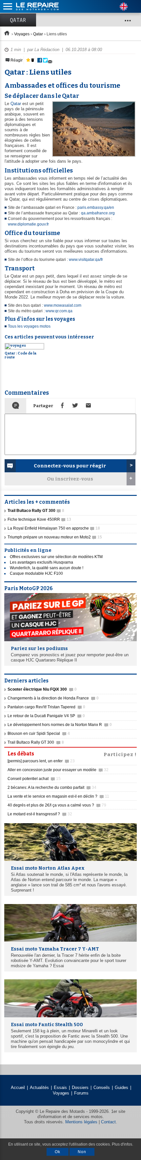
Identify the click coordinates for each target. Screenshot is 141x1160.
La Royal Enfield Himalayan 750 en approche (54, 528)
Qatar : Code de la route (20, 355)
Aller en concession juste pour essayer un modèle (58, 770)
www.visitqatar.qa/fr (86, 259)
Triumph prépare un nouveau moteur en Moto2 (55, 537)
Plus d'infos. (122, 1144)
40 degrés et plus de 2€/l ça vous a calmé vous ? (57, 805)
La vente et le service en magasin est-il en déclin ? (58, 796)
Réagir (16, 60)
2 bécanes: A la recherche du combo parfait (52, 787)
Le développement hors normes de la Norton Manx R (60, 724)
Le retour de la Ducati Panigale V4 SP (46, 716)
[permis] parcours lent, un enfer (41, 761)
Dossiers (80, 1087)
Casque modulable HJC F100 (36, 573)
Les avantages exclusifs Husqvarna (41, 562)
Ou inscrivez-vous (70, 479)
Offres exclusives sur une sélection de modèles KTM (56, 556)
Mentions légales (81, 1121)
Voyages (22, 34)
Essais (60, 1087)
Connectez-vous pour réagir (70, 466)
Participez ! (120, 754)
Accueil (18, 1087)
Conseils (101, 1087)
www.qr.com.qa (59, 311)
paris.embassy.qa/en (95, 207)
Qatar (18, 20)
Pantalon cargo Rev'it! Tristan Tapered (46, 707)
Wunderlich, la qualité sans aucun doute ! (46, 568)
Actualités (39, 1087)
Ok (57, 1152)
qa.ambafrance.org (98, 213)
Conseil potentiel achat (34, 778)
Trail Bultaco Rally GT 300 (36, 742)
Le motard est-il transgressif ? (40, 814)
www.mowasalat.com (62, 305)
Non (82, 1152)
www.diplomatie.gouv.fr (28, 224)
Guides (121, 1087)
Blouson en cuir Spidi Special (39, 733)
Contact (108, 1121)
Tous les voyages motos (29, 326)
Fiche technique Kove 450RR (39, 519)
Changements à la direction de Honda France (53, 698)
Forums (81, 1093)
